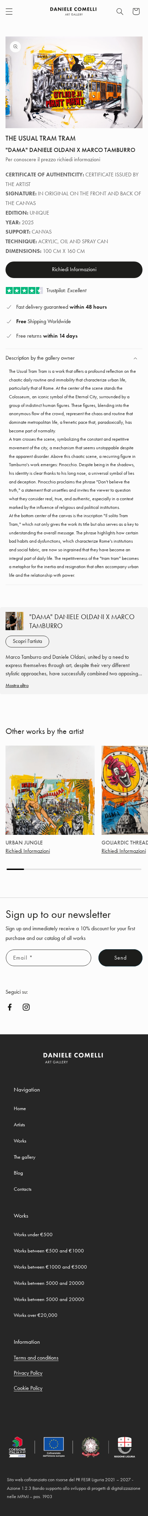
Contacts (22, 1189)
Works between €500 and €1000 (49, 1251)
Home (20, 1108)
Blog (18, 1173)
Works (20, 1141)
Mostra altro (17, 685)
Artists (19, 1124)
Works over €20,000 (35, 1315)
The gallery (24, 1157)
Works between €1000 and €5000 (50, 1267)
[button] (9, 11)
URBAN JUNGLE (24, 842)
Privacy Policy (28, 1372)
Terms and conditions (36, 1357)
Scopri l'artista (27, 641)
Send (120, 957)
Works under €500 (33, 1234)
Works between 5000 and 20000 (49, 1283)
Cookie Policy (28, 1388)
